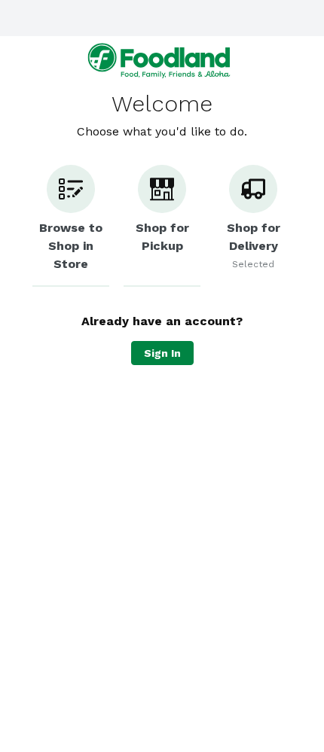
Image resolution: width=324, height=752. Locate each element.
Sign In (162, 353)
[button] (70, 226)
